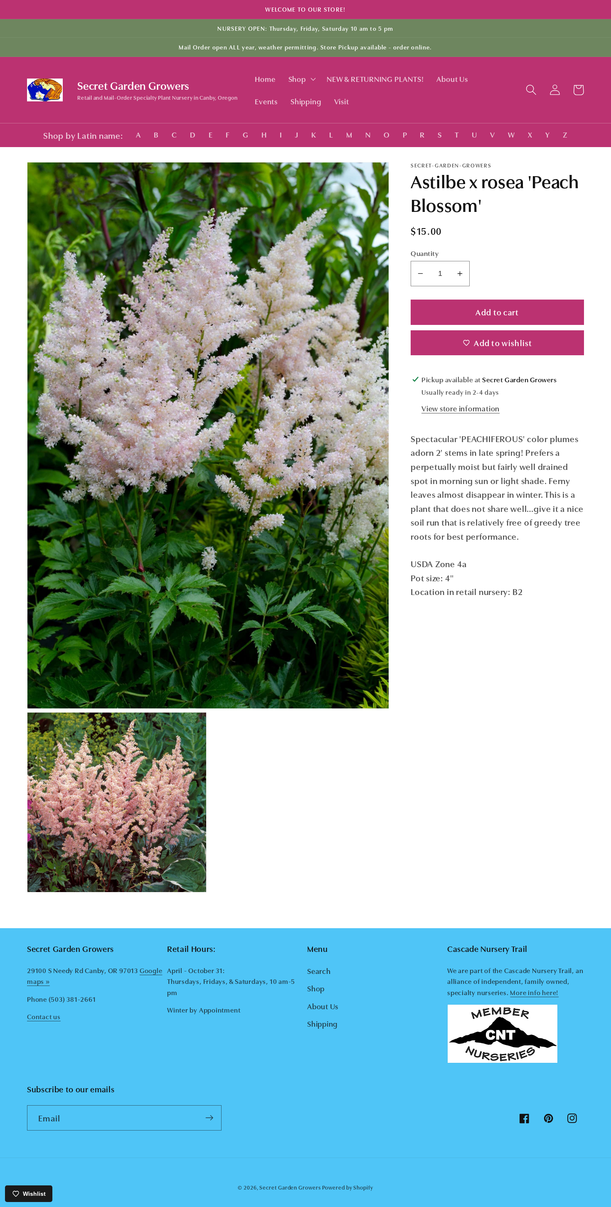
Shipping (322, 1023)
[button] (301, 79)
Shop (316, 988)
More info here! (534, 992)
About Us (322, 1006)
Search (319, 970)
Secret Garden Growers (289, 1187)
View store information (460, 408)
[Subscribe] (209, 1118)
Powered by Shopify (347, 1187)
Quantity (425, 253)
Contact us (44, 1016)
